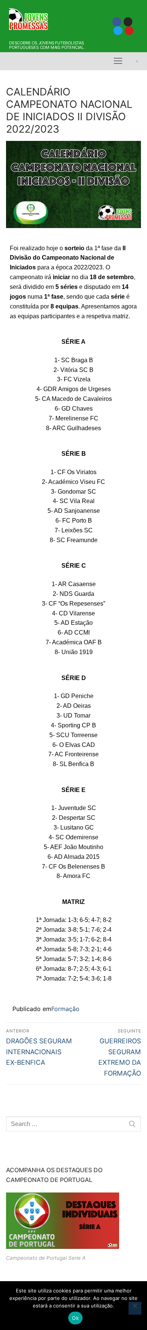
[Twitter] (117, 30)
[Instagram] (128, 21)
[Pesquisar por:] (73, 1124)
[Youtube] (129, 30)
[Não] (135, 1308)
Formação (65, 1009)
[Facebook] (116, 21)
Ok (75, 1318)
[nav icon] (118, 61)
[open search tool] (137, 61)
